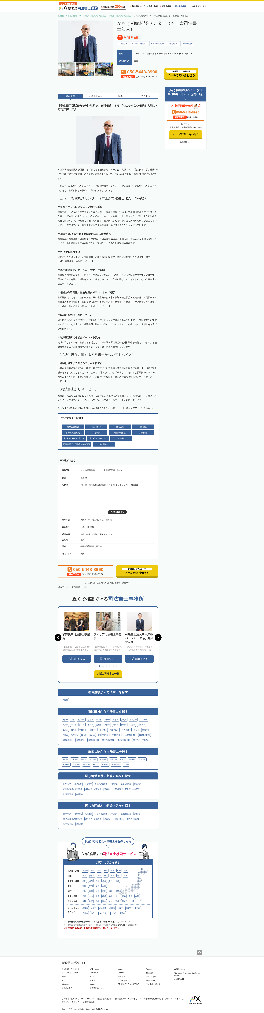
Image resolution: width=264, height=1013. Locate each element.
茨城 (112, 876)
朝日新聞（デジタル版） (71, 969)
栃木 (119, 876)
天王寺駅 (103, 759)
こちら (120, 925)
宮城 (112, 871)
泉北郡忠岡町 (144, 735)
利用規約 (102, 583)
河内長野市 (126, 730)
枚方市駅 (105, 765)
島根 (110, 896)
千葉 (106, 876)
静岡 (91, 886)
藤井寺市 (93, 730)
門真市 (115, 725)
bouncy (93, 984)
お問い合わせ (89, 1002)
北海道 (85, 871)
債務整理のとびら (97, 988)
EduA (64, 977)
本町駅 (122, 759)
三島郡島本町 (130, 735)
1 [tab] (99, 666)
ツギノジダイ (151, 977)
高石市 (136, 730)
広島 (84, 896)
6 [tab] (116, 666)
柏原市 (73, 730)
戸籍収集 (114, 784)
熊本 (104, 901)
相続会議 (149, 973)
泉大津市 (145, 730)
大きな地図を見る (117, 512)
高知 (137, 896)
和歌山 (118, 891)
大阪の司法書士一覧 (108, 673)
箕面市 (98, 725)
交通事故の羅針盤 (153, 984)
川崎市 (114, 913)
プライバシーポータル (174, 999)
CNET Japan (95, 969)
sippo (120, 969)
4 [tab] (110, 666)
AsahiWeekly (179, 979)
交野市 (132, 725)
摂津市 (107, 725)
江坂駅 (126, 765)
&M (63, 973)
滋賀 (110, 891)
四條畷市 (141, 725)
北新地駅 (76, 765)
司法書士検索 (180, 6)
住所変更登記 (68, 794)
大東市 (124, 725)
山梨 (91, 881)
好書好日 (121, 977)
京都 (97, 891)
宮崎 (117, 901)
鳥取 (104, 896)
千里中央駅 (116, 765)
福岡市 (120, 908)
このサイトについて (70, 999)
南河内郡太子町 (124, 740)
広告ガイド (76, 1002)
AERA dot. (94, 980)
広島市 (85, 913)
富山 (104, 881)
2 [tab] (103, 666)
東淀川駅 (132, 759)
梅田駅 (65, 759)
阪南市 (92, 735)
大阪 (84, 891)
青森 (92, 871)
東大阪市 (81, 720)
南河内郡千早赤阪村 (141, 740)
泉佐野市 (74, 735)
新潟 (84, 881)
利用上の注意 (113, 583)
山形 (119, 871)
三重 (104, 886)
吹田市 (107, 720)
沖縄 (132, 901)
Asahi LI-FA (150, 980)
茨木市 (82, 725)
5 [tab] (113, 666)
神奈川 (91, 876)
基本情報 (70, 96)
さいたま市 (103, 913)
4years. (149, 969)
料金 (120, 96)
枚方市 (90, 720)
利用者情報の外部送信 (153, 999)
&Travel (75, 973)
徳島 (124, 896)
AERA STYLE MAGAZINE (128, 984)
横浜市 (85, 908)
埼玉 (99, 876)
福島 (125, 871)
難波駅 (83, 759)
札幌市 (112, 908)
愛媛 (130, 896)
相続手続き (67, 784)
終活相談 (79, 794)
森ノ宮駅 (142, 759)
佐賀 (91, 901)
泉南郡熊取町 (68, 740)
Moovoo (65, 980)
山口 (97, 896)
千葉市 (122, 913)
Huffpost (93, 977)
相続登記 (88, 784)
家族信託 (137, 784)
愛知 (84, 886)
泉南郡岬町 (80, 740)
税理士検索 (166, 6)
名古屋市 (102, 908)
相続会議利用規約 (104, 999)
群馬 (125, 876)
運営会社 (65, 1002)
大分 (110, 901)
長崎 (97, 901)
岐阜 (97, 886)
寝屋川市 (133, 720)
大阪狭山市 (114, 730)
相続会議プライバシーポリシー (127, 999)
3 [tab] (106, 666)
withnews (65, 984)
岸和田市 (143, 720)
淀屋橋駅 (74, 759)
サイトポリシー (88, 999)
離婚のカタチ (67, 988)
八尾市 (124, 720)
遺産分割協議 (126, 784)
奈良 (104, 891)
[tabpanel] (76, 637)
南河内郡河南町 (108, 740)
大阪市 (65, 720)
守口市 (73, 725)
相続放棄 (78, 784)
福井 (117, 881)
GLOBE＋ (122, 973)
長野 (97, 881)
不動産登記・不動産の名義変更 (127, 789)
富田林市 (103, 730)
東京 (84, 876)
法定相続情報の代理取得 (72, 789)
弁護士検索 (153, 6)
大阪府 (65, 700)
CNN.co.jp (94, 973)
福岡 (84, 901)
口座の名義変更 (101, 784)
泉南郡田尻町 (93, 740)
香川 (117, 896)
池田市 (90, 725)
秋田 (106, 871)
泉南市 (83, 735)
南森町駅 (86, 765)
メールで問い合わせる (185, 134)
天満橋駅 (66, 765)
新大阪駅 (93, 759)
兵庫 (91, 891)
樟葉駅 (95, 765)
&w (68, 973)
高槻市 (115, 720)
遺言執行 (108, 789)
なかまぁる (122, 980)
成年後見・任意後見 (93, 789)
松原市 (65, 730)
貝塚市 (65, 735)
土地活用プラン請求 (198, 6)
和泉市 (65, 725)
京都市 (137, 908)
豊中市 (98, 720)
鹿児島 (124, 901)
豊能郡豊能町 (103, 735)
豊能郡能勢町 (117, 735)
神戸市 (129, 908)
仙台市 (93, 913)
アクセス (145, 96)
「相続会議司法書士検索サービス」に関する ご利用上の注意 (90, 922)
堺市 (73, 720)
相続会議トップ (138, 6)
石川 (110, 881)
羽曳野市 (82, 730)
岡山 (91, 896)
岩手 (99, 871)
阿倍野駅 (113, 759)
